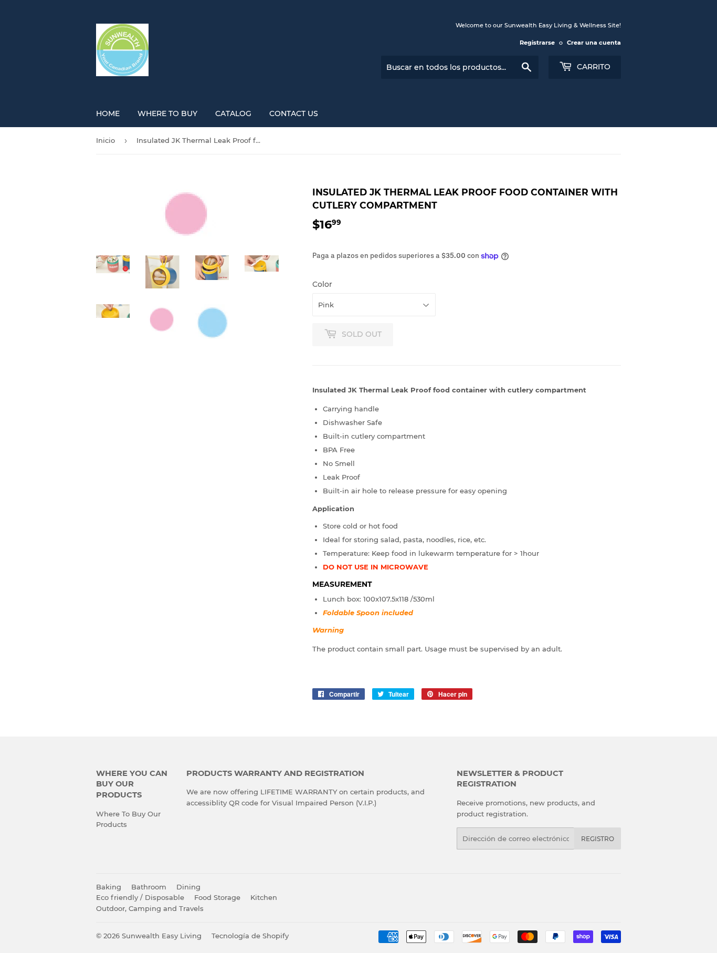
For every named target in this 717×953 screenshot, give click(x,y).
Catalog (233, 113)
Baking (108, 887)
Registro (597, 839)
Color (322, 284)
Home (108, 113)
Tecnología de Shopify (250, 935)
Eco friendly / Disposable (140, 897)
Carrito (592, 66)
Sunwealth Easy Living (162, 935)
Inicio (105, 140)
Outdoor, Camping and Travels (150, 908)
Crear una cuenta (594, 42)
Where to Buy (167, 113)
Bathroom (148, 887)
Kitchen (263, 897)
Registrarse (537, 42)
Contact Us (293, 113)
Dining (188, 887)
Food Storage (217, 897)
